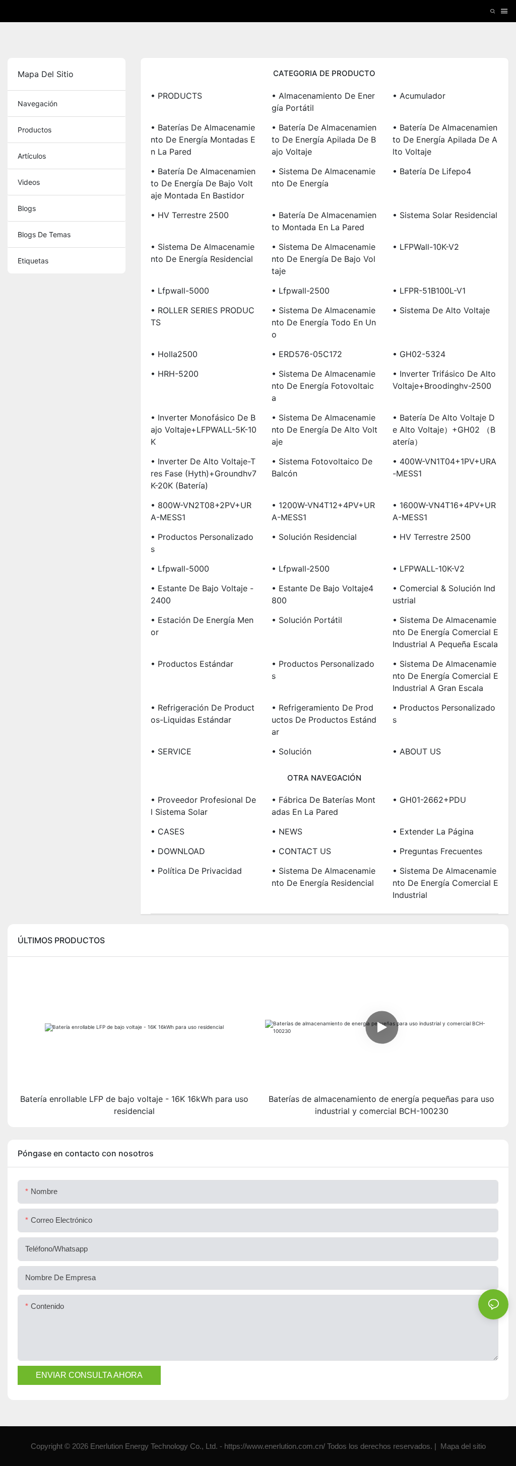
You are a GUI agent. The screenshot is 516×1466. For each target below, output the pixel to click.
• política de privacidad (196, 871)
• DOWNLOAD (178, 851)
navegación (37, 103)
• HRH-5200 (175, 374)
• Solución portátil (307, 620)
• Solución (291, 751)
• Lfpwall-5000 (180, 291)
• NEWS (287, 831)
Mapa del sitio (462, 1446)
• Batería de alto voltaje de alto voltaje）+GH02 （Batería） (444, 429)
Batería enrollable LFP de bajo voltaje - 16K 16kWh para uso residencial (134, 1105)
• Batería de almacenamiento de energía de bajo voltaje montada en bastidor (203, 183)
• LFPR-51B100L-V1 (429, 291)
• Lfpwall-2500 (301, 291)
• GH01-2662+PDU (429, 800)
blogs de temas (44, 234)
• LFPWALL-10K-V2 (429, 569)
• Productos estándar (192, 664)
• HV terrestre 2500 (190, 215)
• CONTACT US (301, 851)
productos (34, 129)
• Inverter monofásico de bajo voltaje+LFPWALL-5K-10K (203, 429)
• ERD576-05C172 (307, 354)
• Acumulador (419, 96)
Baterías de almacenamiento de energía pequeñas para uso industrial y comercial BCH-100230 (381, 1105)
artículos (32, 156)
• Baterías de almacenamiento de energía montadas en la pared (203, 139)
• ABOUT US (417, 751)
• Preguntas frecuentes (437, 851)
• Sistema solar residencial (445, 215)
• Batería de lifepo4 (432, 171)
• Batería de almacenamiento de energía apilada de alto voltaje (445, 139)
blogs (27, 208)
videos (29, 182)
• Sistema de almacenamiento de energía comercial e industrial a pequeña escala (445, 632)
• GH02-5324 (419, 354)
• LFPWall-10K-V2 (426, 247)
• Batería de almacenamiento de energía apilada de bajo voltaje (324, 139)
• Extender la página (433, 831)
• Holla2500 (174, 354)
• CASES (167, 831)
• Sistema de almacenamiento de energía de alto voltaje (324, 429)
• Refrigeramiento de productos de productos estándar (324, 720)
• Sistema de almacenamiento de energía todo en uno (324, 322)
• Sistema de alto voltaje (441, 310)
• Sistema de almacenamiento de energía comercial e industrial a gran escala (445, 676)
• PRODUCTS (176, 96)
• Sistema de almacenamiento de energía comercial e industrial (445, 883)
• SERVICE (171, 751)
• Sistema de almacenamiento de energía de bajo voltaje (323, 259)
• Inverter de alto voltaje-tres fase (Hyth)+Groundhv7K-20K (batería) (203, 473)
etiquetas (33, 260)
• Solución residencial (314, 537)
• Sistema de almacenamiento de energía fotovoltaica (323, 386)
